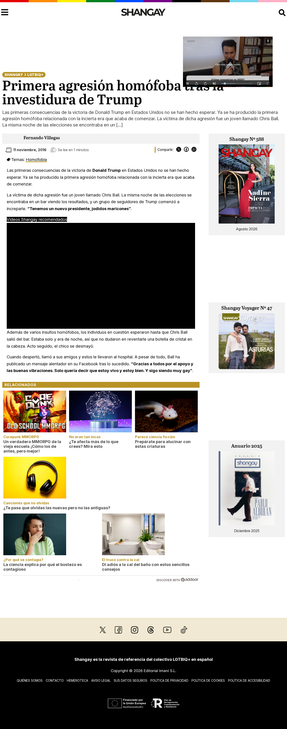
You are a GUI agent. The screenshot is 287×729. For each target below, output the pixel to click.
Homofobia (36, 159)
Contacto (55, 680)
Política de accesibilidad (249, 680)
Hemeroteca (77, 680)
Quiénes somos (30, 680)
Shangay (13, 74)
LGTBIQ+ (35, 74)
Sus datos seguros (130, 680)
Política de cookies (208, 680)
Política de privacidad (169, 680)
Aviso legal (101, 680)
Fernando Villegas (42, 138)
